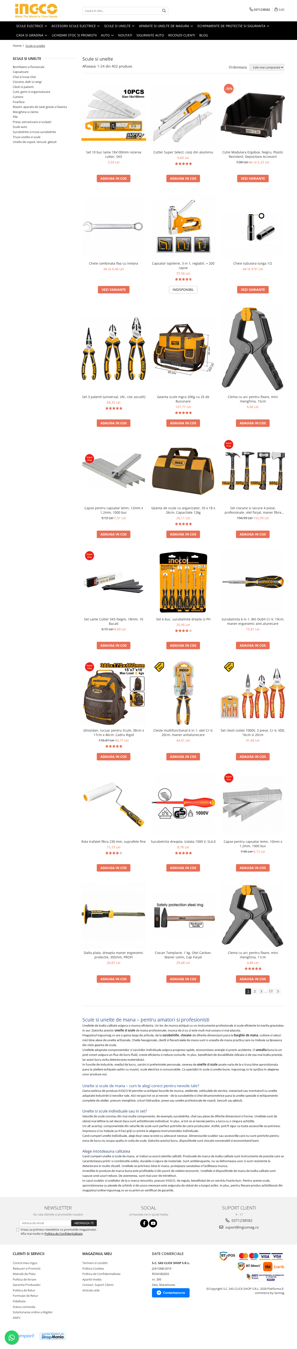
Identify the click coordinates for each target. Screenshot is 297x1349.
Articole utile (91, 1290)
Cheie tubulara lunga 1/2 (252, 263)
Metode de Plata (24, 1274)
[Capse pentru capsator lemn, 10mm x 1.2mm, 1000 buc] (252, 804)
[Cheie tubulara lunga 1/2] (252, 226)
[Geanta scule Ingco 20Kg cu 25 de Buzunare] (183, 348)
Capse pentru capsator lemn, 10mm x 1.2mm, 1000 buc (253, 843)
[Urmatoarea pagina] (278, 991)
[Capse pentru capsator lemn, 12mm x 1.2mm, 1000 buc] (113, 471)
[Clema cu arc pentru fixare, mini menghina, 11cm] (252, 915)
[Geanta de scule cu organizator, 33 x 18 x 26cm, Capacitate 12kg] (183, 470)
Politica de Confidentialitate (64, 1234)
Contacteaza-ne (174, 1292)
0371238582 (241, 1220)
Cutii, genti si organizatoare (31, 92)
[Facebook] (144, 1223)
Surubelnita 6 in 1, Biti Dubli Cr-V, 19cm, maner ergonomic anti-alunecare (253, 621)
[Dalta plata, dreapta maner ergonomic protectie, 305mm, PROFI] (113, 915)
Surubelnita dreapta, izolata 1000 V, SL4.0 (183, 841)
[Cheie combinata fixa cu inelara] (113, 226)
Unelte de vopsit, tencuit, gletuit (35, 142)
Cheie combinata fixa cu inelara (113, 263)
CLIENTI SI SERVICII (29, 1253)
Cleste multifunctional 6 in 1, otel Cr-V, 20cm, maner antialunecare (183, 732)
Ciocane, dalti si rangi (27, 82)
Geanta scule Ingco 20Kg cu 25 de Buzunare (183, 399)
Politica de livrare (24, 1279)
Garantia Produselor (27, 1285)
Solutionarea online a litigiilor (33, 1312)
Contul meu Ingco (25, 1263)
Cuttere (18, 97)
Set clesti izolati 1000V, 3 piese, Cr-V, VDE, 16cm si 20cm (253, 732)
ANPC (17, 1318)
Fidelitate (19, 1301)
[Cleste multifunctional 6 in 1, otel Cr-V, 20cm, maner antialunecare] (183, 693)
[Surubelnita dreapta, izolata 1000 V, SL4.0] (183, 804)
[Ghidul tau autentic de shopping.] (24, 1336)
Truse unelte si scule (26, 137)
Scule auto (20, 127)
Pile (15, 117)
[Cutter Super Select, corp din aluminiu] (183, 115)
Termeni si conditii (94, 1263)
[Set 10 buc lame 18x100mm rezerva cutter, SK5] (113, 115)
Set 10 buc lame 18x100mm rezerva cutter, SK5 (113, 154)
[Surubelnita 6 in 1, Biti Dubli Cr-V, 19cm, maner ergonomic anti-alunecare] (252, 582)
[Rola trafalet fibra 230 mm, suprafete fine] (113, 804)
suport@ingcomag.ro (241, 1227)
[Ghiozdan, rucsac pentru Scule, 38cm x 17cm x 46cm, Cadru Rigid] (113, 693)
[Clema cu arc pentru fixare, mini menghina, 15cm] (252, 348)
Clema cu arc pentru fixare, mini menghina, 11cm (253, 954)
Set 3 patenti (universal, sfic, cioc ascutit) (113, 397)
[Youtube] (153, 1223)
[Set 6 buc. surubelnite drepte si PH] (183, 582)
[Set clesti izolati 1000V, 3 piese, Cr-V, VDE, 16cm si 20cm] (252, 693)
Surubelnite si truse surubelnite (34, 132)
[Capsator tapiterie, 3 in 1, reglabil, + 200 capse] (183, 226)
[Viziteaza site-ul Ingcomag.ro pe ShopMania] (53, 1336)
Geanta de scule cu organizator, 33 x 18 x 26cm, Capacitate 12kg (183, 510)
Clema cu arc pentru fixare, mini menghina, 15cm (253, 399)
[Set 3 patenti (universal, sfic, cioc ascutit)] (113, 348)
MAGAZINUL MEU (97, 1253)
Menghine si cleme (25, 112)
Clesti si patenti (23, 87)
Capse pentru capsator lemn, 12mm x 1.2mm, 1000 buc (113, 510)
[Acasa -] (36, 10)
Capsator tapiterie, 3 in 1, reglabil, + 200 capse (183, 265)
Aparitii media (91, 1279)
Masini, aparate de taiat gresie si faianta (40, 107)
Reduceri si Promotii (26, 1268)
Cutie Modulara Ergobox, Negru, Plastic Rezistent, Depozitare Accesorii (252, 154)
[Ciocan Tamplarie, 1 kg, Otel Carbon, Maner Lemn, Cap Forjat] (183, 915)
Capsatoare (21, 72)
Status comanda (24, 1307)
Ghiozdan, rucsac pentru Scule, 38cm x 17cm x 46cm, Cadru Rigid (113, 732)
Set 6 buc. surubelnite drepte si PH (183, 619)
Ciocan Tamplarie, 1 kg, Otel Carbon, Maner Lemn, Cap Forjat (183, 954)
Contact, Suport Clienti (97, 1285)
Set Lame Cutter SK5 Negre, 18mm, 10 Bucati (113, 621)
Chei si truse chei (24, 77)
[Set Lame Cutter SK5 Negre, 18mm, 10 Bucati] (113, 582)
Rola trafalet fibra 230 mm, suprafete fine (113, 841)
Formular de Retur (25, 1296)
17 (271, 991)
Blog (203, 35)
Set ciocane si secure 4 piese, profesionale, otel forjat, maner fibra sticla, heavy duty (253, 510)
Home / (19, 45)
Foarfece (19, 102)
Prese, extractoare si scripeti (32, 122)
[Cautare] (164, 11)
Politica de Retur (24, 1290)
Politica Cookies (93, 1268)
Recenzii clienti (181, 35)
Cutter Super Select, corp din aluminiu (183, 152)
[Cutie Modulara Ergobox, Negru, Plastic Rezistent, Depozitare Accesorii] (252, 115)
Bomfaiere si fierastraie (28, 67)
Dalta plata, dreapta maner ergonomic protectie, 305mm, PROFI (113, 954)
